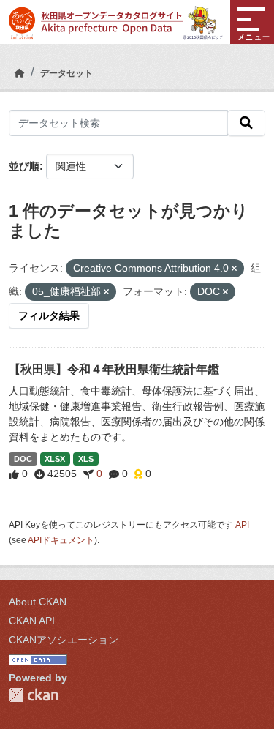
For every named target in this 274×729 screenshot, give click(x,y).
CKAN (33, 695)
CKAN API (32, 621)
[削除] (234, 268)
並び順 (24, 166)
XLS (86, 459)
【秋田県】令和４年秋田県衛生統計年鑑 (114, 369)
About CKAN (37, 602)
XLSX (55, 459)
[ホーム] (20, 73)
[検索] (246, 123)
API (242, 525)
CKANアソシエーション (63, 640)
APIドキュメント (61, 540)
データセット (66, 73)
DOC (23, 459)
